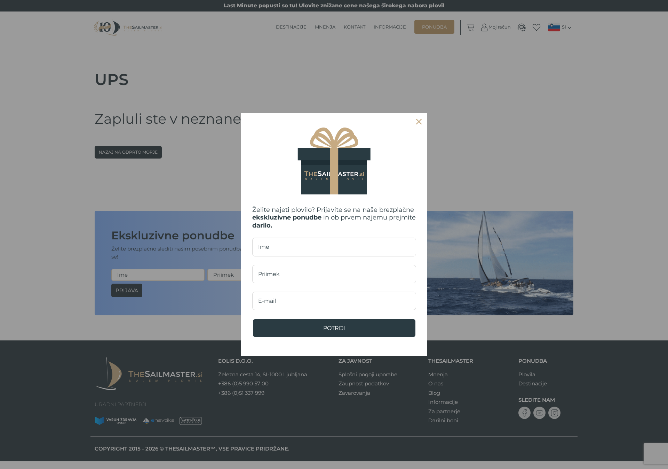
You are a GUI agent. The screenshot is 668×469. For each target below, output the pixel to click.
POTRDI (334, 328)
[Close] (419, 121)
